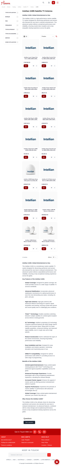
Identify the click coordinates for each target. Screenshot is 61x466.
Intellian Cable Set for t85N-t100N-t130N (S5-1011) (31, 149)
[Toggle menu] (58, 2)
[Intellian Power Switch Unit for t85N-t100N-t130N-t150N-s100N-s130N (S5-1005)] (48, 78)
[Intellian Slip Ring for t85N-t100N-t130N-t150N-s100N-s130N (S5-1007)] (30, 108)
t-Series (32, 6)
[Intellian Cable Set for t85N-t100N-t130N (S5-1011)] (30, 139)
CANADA (29, 459)
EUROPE (36, 459)
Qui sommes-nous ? (6, 439)
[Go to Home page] (5, 3)
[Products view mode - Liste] (26, 36)
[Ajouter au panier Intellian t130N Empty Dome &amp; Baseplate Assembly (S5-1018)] (26, 187)
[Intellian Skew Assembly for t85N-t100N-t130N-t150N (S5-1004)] (30, 78)
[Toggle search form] (43, 2)
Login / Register (25, 439)
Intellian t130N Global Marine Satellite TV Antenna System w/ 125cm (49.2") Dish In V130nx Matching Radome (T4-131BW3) (31, 241)
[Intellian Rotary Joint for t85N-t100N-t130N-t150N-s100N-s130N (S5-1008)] (48, 108)
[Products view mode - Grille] (24, 36)
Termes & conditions (6, 445)
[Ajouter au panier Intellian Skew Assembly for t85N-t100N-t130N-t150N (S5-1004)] (26, 96)
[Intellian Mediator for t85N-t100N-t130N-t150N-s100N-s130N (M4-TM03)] (30, 200)
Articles (8, 6)
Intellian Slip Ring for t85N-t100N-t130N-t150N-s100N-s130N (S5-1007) (31, 119)
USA (53, 459)
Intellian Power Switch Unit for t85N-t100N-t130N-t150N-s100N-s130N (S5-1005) (49, 88)
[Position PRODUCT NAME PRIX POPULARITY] (48, 36)
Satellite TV (25, 6)
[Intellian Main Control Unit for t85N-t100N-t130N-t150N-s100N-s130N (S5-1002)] (48, 47)
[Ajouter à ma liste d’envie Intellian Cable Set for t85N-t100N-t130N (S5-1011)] (33, 157)
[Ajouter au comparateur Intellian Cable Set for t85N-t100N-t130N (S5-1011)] (36, 157)
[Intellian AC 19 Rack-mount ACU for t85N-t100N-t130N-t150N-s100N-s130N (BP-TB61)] (48, 169)
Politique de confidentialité (8, 442)
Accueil (3, 6)
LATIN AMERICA (45, 459)
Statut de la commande (27, 442)
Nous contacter (45, 439)
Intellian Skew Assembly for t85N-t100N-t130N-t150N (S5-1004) (31, 88)
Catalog (14, 6)
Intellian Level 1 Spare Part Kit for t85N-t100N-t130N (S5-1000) (31, 58)
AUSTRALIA (21, 459)
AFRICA (8, 459)
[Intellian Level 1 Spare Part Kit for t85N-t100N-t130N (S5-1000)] (30, 47)
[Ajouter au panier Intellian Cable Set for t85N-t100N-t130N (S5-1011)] (26, 157)
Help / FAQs (44, 442)
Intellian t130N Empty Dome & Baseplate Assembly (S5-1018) (31, 180)
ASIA (14, 459)
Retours (50, 445)
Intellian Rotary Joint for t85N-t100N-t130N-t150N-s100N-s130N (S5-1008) (49, 119)
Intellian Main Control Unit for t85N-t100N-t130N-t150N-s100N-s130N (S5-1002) (49, 58)
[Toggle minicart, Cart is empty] (53, 2)
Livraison (43, 445)
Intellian (19, 6)
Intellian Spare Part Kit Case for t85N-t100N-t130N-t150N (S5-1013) (49, 149)
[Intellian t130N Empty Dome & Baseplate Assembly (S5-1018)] (30, 169)
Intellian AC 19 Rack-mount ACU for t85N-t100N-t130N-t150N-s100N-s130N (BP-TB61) (49, 180)
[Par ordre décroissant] (56, 36)
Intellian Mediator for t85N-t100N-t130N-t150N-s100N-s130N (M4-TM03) (31, 210)
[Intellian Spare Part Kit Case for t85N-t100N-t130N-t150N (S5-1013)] (48, 139)
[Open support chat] (56, 461)
